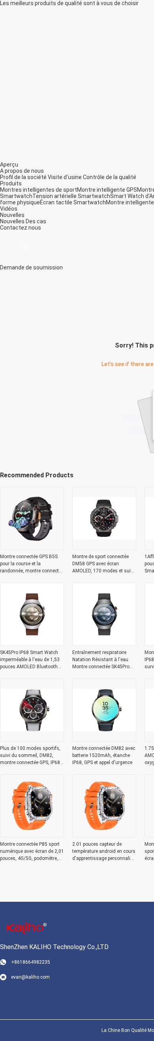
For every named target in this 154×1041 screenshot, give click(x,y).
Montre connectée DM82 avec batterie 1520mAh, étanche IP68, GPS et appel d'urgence (103, 755)
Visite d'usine (65, 177)
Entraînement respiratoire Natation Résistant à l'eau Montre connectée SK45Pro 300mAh (101, 660)
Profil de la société (23, 177)
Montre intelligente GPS (107, 190)
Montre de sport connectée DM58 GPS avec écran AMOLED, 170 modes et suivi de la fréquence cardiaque (103, 564)
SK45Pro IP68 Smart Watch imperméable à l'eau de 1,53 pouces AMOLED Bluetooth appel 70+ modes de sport (30, 660)
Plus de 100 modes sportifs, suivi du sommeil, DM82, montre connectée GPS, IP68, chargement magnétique (30, 756)
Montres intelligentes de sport (38, 190)
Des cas (36, 221)
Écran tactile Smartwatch (73, 202)
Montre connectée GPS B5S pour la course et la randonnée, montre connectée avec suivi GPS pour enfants (32, 564)
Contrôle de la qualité (109, 177)
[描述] (24, 246)
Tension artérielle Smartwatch (71, 196)
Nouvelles (12, 221)
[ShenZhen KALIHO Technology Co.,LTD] (25, 927)
